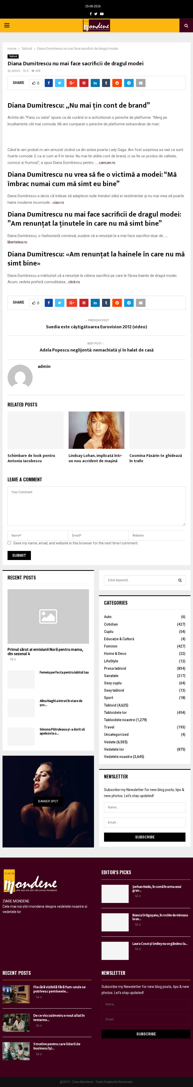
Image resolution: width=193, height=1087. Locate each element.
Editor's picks (116, 872)
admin (16, 71)
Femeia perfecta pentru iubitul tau (64, 672)
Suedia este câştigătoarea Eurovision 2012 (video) (96, 327)
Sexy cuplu (113, 683)
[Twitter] (96, 14)
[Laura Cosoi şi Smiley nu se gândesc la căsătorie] (115, 951)
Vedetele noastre (118, 757)
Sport (108, 698)
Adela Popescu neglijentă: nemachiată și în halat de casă (97, 350)
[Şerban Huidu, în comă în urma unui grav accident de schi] (115, 894)
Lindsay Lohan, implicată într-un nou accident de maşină (95, 458)
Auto (108, 617)
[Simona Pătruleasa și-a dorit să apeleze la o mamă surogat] (21, 736)
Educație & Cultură (119, 639)
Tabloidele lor (115, 713)
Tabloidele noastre (119, 720)
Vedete (110, 742)
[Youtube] (102, 14)
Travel (109, 727)
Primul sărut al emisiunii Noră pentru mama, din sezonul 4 (45, 651)
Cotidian (111, 624)
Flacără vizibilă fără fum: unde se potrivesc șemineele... (59, 989)
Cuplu (108, 632)
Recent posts (22, 577)
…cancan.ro (106, 162)
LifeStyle (111, 661)
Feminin (110, 646)
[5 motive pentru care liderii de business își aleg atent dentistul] (16, 1051)
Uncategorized (116, 734)
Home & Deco (115, 654)
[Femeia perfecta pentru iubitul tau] (21, 679)
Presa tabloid (115, 668)
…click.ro (73, 282)
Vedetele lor (114, 749)
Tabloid (13, 56)
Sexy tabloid (114, 690)
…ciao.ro (57, 202)
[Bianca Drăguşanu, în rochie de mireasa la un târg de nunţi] (115, 922)
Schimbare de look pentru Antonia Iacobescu (31, 458)
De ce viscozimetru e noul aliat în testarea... (59, 1017)
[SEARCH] (180, 580)
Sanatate (111, 676)
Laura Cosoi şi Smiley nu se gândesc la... (160, 944)
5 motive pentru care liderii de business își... (56, 1046)
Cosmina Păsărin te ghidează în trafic (155, 458)
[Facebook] (91, 14)
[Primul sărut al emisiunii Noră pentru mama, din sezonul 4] (48, 616)
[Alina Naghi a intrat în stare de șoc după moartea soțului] (21, 708)
